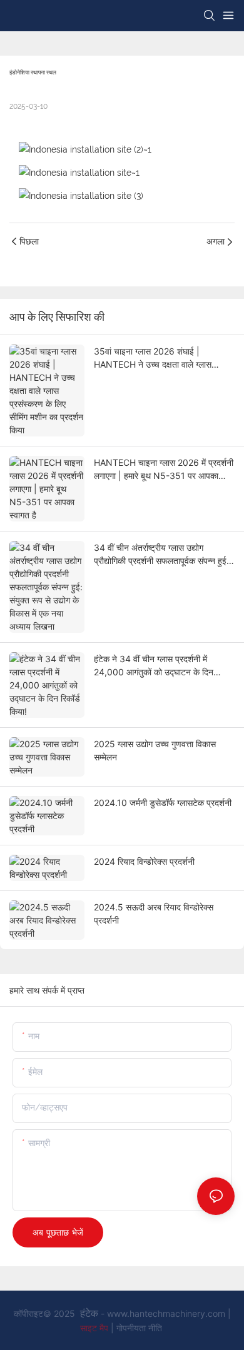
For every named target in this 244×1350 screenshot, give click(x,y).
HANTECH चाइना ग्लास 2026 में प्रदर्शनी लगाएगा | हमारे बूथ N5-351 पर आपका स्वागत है (163, 469)
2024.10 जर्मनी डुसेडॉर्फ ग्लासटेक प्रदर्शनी (162, 802)
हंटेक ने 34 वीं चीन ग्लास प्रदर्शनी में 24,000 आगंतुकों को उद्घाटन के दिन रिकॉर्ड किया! (153, 665)
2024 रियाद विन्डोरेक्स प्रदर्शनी (144, 861)
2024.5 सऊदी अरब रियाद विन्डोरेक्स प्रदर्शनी (153, 913)
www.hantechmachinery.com (167, 1313)
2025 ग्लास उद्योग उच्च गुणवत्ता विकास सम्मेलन (155, 750)
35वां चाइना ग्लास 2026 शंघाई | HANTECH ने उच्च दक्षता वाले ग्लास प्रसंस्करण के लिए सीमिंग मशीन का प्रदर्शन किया (160, 358)
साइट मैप (95, 1327)
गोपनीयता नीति (139, 1327)
